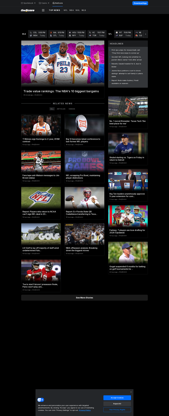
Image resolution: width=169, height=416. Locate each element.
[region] (84, 402)
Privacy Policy (85, 410)
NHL (78, 10)
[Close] (131, 392)
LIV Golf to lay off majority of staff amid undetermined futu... (41, 249)
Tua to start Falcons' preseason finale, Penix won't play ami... (40, 285)
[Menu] (43, 10)
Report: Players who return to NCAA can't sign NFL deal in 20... (39, 212)
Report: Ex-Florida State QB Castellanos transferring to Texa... (81, 212)
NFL (66, 10)
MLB (84, 10)
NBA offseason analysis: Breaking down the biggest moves (81, 249)
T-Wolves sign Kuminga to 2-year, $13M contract (41, 140)
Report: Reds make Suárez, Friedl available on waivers (125, 81)
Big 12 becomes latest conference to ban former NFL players (83, 140)
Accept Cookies (117, 398)
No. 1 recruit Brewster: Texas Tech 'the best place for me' (127, 122)
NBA (71, 10)
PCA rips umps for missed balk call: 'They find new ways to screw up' (126, 51)
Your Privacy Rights (117, 410)
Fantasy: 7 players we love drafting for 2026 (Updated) (127, 231)
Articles (61, 109)
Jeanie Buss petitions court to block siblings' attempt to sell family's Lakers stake (127, 74)
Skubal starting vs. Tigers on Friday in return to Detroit (126, 158)
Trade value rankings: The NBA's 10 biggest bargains (61, 91)
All (52, 109)
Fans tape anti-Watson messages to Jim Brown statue (41, 176)
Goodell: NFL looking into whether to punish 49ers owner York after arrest (127, 58)
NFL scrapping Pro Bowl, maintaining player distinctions (83, 176)
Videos (72, 109)
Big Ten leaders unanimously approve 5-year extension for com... (127, 195)
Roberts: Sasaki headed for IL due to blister (126, 65)
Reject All (117, 404)
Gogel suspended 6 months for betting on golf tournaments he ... (127, 267)
